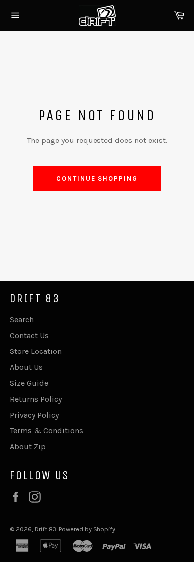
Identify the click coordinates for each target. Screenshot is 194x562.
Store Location (36, 351)
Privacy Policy (34, 415)
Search (22, 319)
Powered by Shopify (87, 529)
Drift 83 (45, 529)
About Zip (28, 446)
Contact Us (29, 335)
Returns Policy (36, 399)
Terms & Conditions (46, 430)
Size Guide (29, 383)
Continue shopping (96, 178)
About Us (26, 367)
